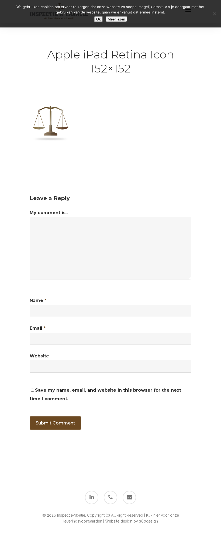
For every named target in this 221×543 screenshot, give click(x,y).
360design (148, 521)
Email (38, 328)
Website (39, 355)
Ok (98, 19)
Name (38, 300)
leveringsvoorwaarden (82, 521)
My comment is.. (49, 212)
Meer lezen (116, 19)
